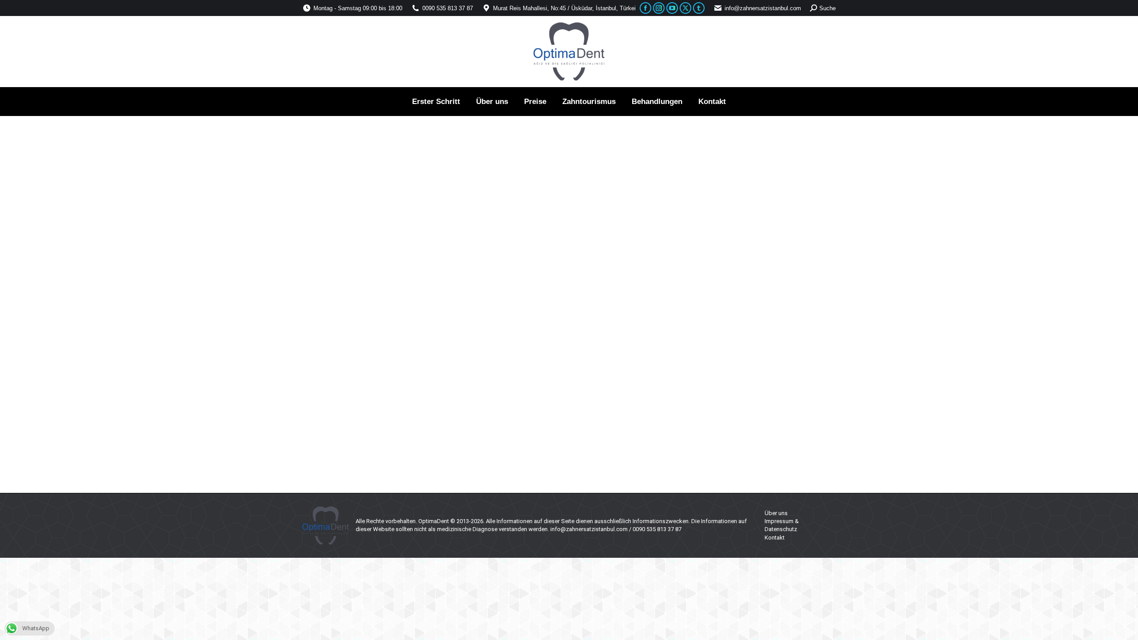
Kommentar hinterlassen (519, 410)
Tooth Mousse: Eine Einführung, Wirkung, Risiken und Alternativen (447, 395)
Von (410, 410)
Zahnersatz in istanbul (341, 410)
